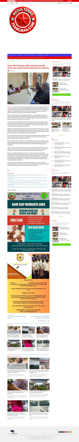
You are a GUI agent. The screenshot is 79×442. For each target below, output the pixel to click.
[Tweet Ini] (41, 321)
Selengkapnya (61, 94)
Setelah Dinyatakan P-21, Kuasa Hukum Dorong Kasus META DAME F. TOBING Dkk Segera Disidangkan (27, 180)
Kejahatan (10, 57)
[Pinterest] (64, 432)
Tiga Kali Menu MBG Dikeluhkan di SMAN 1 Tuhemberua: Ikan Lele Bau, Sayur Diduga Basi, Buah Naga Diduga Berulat (27, 185)
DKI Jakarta (41, 57)
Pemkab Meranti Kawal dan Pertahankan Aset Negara (16, 317)
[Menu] (8, 3)
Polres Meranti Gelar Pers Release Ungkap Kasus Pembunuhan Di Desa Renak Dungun (40, 317)
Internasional (22, 57)
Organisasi (46, 55)
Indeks (16, 3)
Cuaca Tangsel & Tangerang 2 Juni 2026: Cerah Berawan (62, 157)
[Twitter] (61, 432)
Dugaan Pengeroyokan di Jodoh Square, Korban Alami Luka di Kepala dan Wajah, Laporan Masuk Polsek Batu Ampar (60, 212)
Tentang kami (50, 437)
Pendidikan (19, 55)
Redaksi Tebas (34, 437)
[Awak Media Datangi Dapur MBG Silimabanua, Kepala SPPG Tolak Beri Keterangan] (13, 343)
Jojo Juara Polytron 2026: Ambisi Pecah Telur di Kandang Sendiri (62, 144)
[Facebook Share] (39, 321)
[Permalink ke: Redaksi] (8, 70)
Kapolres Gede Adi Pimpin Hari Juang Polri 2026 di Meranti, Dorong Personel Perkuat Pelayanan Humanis (61, 204)
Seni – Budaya (40, 55)
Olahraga (14, 55)
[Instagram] (66, 432)
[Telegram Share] (46, 321)
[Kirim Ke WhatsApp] (49, 321)
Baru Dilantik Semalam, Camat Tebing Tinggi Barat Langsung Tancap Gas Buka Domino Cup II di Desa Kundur (61, 80)
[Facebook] (59, 432)
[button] (68, 3)
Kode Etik (28, 437)
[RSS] (71, 432)
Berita (8, 63)
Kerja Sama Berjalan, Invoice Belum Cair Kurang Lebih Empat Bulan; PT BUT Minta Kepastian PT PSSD (27, 187)
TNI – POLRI (26, 55)
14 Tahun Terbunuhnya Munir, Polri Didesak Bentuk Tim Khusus (62, 148)
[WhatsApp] (68, 432)
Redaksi (11, 3)
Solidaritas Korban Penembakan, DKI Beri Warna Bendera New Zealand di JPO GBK (62, 152)
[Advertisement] (39, 44)
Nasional (33, 55)
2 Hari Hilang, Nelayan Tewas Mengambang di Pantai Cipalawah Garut (62, 161)
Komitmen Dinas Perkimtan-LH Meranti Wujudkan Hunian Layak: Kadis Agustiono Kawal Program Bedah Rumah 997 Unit (64, 84)
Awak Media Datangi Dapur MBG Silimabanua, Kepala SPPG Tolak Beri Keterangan (23, 182)
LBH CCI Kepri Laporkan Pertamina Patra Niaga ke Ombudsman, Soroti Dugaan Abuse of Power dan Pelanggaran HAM (27, 178)
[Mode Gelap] (71, 3)
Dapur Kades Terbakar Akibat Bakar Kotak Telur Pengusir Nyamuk (62, 166)
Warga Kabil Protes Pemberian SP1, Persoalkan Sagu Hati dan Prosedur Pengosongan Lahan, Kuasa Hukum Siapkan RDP (27, 175)
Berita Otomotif (35, 57)
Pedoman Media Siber (42, 437)
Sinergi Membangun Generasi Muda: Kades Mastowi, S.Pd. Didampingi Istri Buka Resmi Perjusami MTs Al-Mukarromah (59, 208)
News (9, 55)
